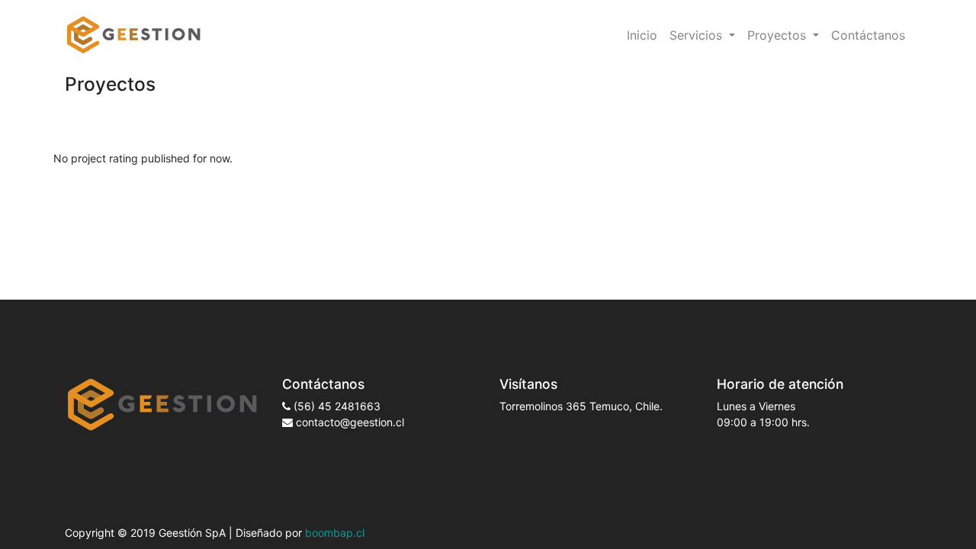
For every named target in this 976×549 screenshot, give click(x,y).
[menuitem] (642, 35)
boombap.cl (334, 532)
